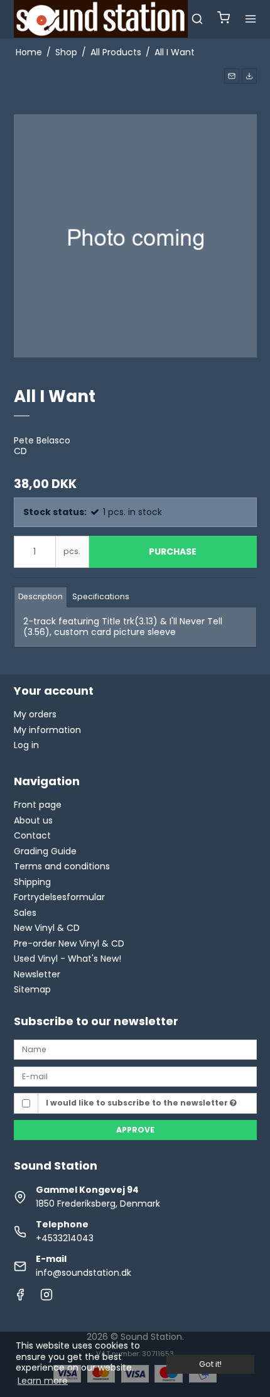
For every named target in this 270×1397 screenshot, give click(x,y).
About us (33, 820)
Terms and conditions (62, 866)
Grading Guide (45, 851)
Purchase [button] (173, 551)
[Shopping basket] (223, 19)
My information (47, 730)
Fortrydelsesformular (59, 897)
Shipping (32, 882)
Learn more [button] (43, 1380)
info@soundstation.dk (83, 1272)
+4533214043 (65, 1238)
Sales (25, 912)
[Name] (135, 1049)
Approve (135, 1129)
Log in (26, 745)
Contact (32, 835)
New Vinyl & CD (47, 927)
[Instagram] (46, 1297)
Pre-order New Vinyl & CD (69, 943)
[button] (231, 76)
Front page (38, 804)
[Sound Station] (101, 19)
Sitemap (32, 989)
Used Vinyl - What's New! (67, 958)
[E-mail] (135, 1076)
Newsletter (37, 974)
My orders (35, 714)
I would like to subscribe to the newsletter (138, 1102)
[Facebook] (20, 1297)
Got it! (210, 1364)
